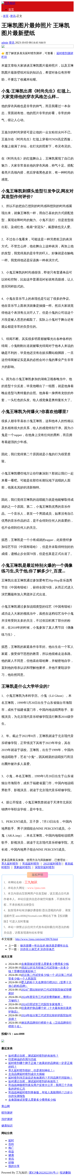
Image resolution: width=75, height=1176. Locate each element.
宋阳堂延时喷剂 (44, 867)
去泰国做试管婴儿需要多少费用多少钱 (45, 963)
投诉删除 (65, 1172)
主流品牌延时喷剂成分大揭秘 (26, 1074)
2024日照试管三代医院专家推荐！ (42, 1004)
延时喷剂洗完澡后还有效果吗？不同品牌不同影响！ (40, 1077)
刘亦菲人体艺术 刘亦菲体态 (37, 949)
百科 (11, 1144)
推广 (11, 1147)
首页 (11, 9)
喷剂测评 (7, 1112)
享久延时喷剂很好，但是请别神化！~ (31, 1070)
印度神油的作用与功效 (22, 1059)
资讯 (13, 16)
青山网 (5, 1106)
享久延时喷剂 (9, 863)
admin (4, 42)
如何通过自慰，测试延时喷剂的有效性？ (33, 1055)
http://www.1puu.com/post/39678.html (36, 939)
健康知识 (7, 1125)
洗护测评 (7, 1119)
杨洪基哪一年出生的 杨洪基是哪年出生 (44, 945)
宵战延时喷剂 (30, 863)
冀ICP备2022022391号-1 (43, 1172)
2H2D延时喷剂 (52, 863)
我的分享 (14, 1166)
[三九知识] (8, 3)
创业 (11, 1151)
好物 (11, 1162)
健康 (11, 1155)
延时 (11, 1140)
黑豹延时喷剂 (22, 867)
